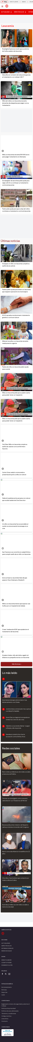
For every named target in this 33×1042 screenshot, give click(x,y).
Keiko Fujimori (14, 1)
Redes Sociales (6, 951)
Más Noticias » (16, 664)
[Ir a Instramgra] (9, 974)
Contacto (4, 1021)
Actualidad (5, 943)
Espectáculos (6, 945)
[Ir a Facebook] (2, 974)
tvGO (3, 995)
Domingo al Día (6, 965)
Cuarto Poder (6, 962)
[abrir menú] (2, 6)
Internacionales (7, 948)
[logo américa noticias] (6, 6)
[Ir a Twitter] (6, 974)
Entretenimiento (6, 987)
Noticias (4, 989)
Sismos (24, 1)
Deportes (4, 992)
